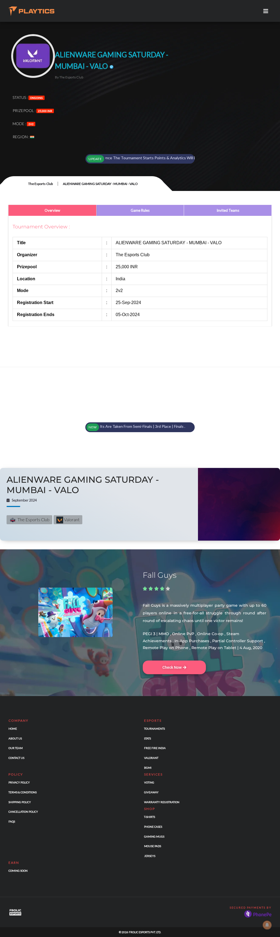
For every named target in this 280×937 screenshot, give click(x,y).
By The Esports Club (69, 77)
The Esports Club (40, 184)
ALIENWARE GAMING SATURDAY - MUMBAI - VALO (83, 484)
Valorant (71, 519)
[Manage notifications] (267, 925)
